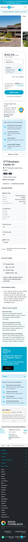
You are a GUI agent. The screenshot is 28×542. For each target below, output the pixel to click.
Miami (2, 483)
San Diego (4, 505)
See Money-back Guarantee (8, 115)
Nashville (3, 490)
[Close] (26, 11)
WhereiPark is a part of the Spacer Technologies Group (13, 527)
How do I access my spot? (9, 177)
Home (2, 445)
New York (3, 494)
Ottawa (3, 496)
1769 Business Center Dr (14, 429)
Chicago (3, 474)
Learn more (18, 3)
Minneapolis (4, 485)
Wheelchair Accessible (18, 183)
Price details (20, 85)
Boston (3, 471)
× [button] (26, 1)
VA (8, 445)
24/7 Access (6, 183)
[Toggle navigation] (25, 7)
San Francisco (4, 508)
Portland (3, 503)
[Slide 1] (12, 421)
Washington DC (5, 517)
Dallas (2, 476)
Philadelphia (4, 499)
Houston (3, 478)
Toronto (3, 512)
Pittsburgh (3, 501)
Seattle (3, 510)
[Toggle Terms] (25, 377)
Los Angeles (4, 481)
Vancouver (4, 514)
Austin (2, 469)
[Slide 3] (15, 421)
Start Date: (8, 60)
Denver (3, 492)
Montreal (3, 487)
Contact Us (8, 368)
